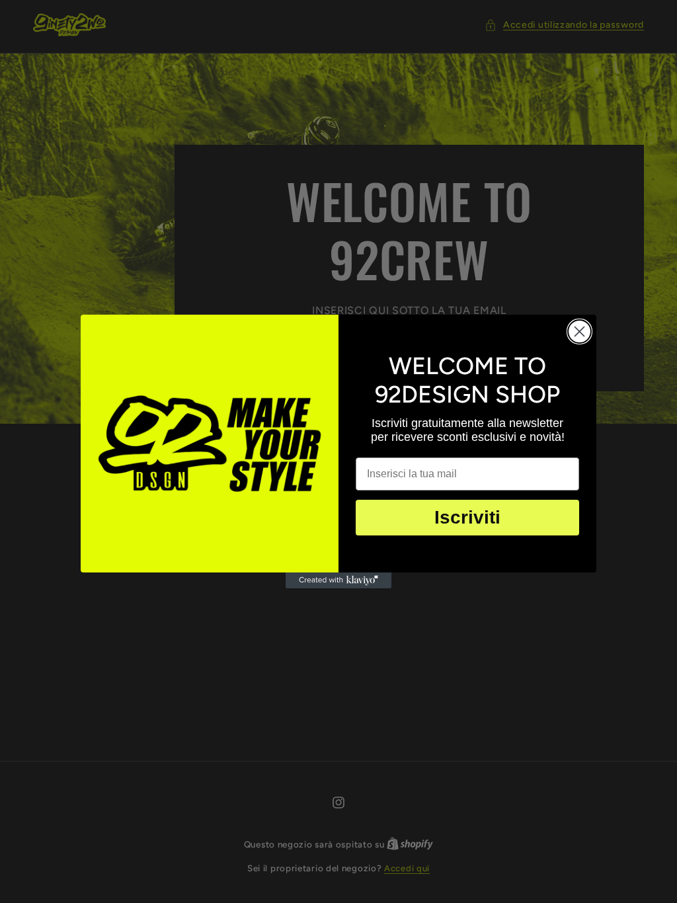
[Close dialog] (579, 331)
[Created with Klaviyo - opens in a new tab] (338, 580)
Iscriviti (467, 517)
